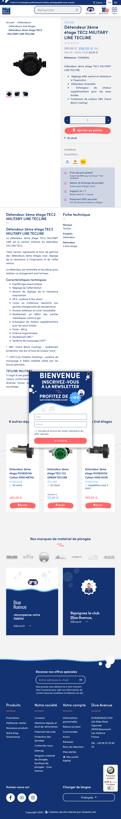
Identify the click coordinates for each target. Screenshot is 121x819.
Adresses (68, 741)
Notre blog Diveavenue (13, 734)
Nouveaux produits (17, 727)
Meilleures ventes (16, 722)
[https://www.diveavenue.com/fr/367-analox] (109, 557)
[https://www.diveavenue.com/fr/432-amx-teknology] (93, 557)
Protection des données (43, 738)
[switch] (110, 788)
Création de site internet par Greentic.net (72, 811)
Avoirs (66, 736)
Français (87, 797)
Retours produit (72, 726)
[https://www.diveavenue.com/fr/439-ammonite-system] (76, 557)
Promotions (12, 717)
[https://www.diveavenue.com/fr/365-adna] (28, 557)
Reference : (70, 57)
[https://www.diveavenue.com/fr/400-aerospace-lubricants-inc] (60, 557)
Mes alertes (69, 751)
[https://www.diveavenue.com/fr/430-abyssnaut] (44, 557)
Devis (99, 2)
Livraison (40, 717)
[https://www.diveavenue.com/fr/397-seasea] (12, 557)
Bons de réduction (73, 746)
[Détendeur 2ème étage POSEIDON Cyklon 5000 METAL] (22, 473)
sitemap (39, 750)
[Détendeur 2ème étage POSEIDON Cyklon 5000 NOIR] (98, 473)
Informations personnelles (70, 719)
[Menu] (116, 767)
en (115, 2)
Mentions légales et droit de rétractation (46, 724)
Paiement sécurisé (45, 731)
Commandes (70, 731)
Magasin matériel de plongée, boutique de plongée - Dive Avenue (45, 763)
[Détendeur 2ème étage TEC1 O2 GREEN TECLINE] (60, 473)
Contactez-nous (44, 745)
